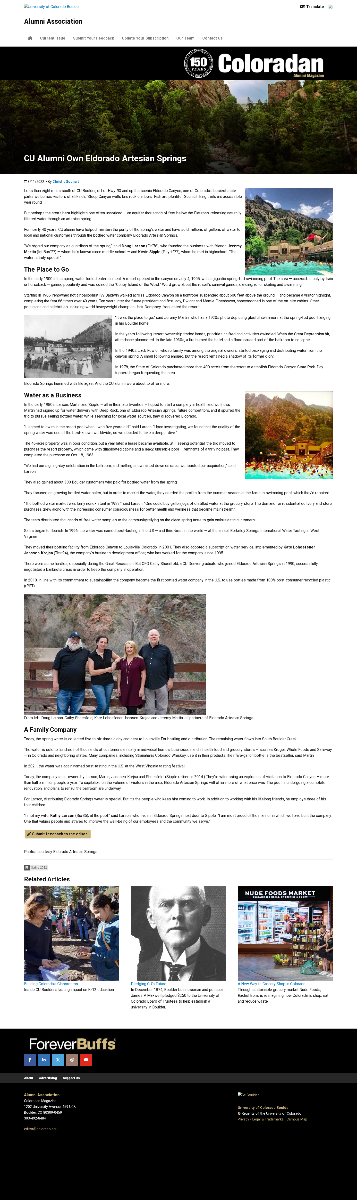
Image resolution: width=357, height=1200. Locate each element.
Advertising (48, 1078)
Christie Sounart (65, 182)
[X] (58, 1060)
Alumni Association (53, 21)
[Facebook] (30, 1060)
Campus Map (297, 1119)
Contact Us (212, 38)
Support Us (71, 1078)
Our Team (185, 38)
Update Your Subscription (145, 38)
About (28, 1078)
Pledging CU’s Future (148, 984)
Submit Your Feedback (93, 38)
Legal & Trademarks (267, 1119)
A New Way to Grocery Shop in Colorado (272, 984)
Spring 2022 (39, 867)
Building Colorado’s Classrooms (51, 984)
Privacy (243, 1119)
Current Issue (52, 38)
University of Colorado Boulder (264, 1108)
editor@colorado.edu (40, 1129)
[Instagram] (72, 1060)
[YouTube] (86, 1060)
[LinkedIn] (44, 1060)
